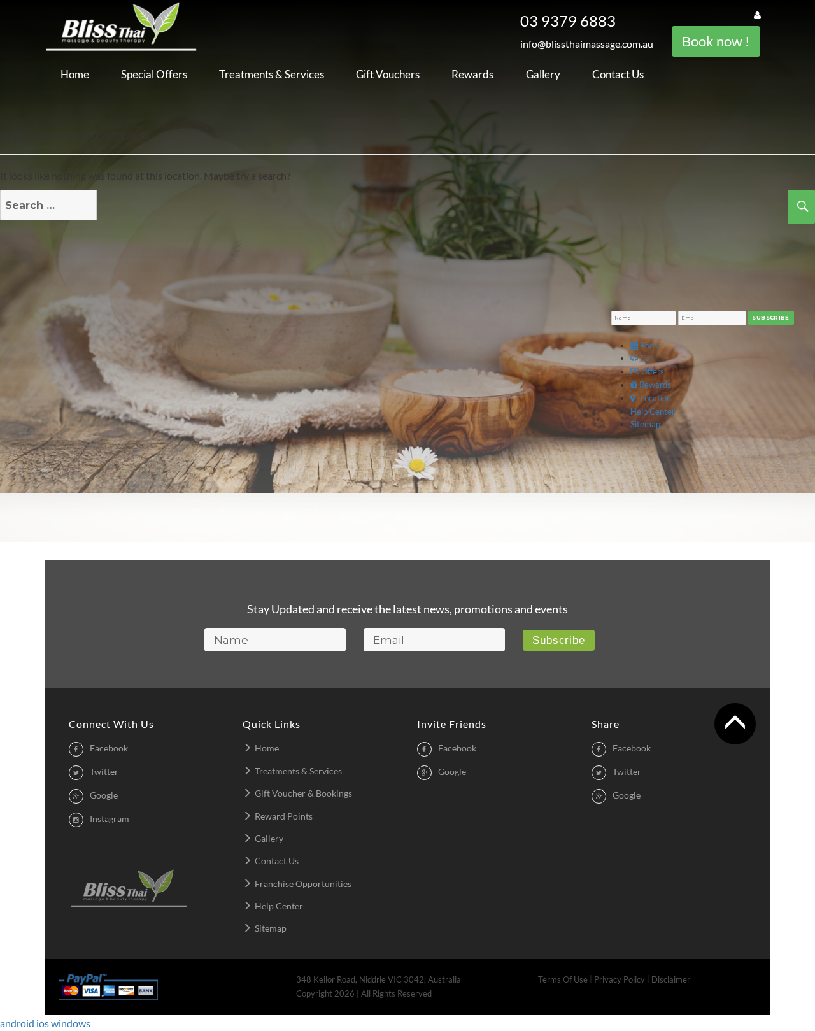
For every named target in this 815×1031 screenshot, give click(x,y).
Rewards (472, 74)
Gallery (543, 74)
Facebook (109, 748)
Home (74, 74)
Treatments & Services (298, 770)
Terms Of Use (564, 979)
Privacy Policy (619, 979)
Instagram (109, 818)
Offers (651, 371)
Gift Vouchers (388, 74)
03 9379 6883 (568, 20)
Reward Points (284, 816)
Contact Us (618, 74)
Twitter (104, 771)
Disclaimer (670, 979)
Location (654, 398)
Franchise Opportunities (303, 883)
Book (648, 345)
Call (646, 358)
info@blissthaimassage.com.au (586, 44)
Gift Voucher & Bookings (303, 793)
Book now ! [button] (716, 41)
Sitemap (645, 424)
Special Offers (154, 74)
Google (104, 795)
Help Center (652, 411)
